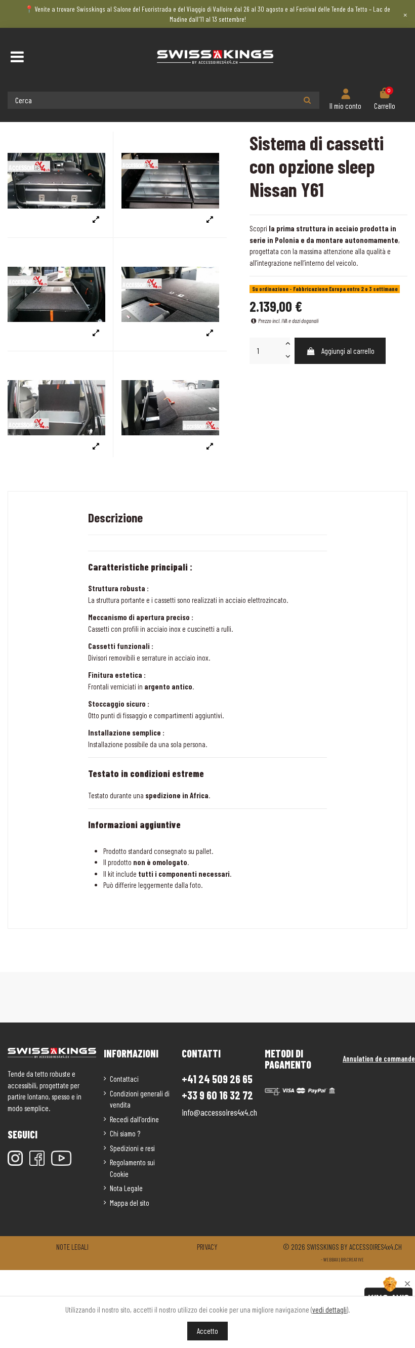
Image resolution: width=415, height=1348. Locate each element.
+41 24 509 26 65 (217, 1078)
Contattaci (124, 1078)
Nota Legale (126, 1188)
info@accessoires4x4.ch (219, 1112)
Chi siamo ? (125, 1133)
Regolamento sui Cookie (132, 1168)
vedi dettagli (329, 1309)
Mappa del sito (129, 1202)
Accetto (207, 1330)
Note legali (72, 1246)
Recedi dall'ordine (134, 1119)
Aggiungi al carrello (348, 350)
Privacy (207, 1246)
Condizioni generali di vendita (140, 1099)
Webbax (330, 1259)
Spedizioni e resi (132, 1148)
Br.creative (352, 1259)
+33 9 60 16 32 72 (217, 1095)
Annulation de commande (379, 1058)
